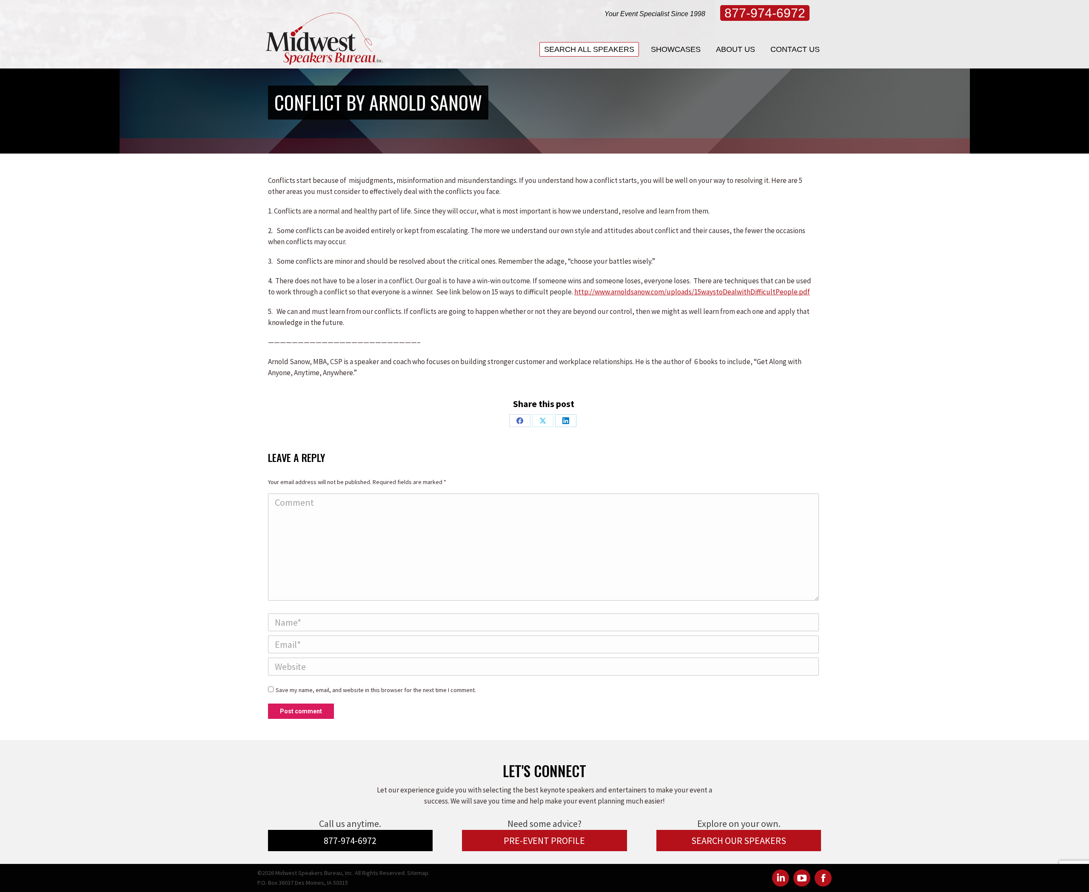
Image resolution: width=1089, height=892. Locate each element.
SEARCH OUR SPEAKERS (738, 840)
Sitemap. (418, 873)
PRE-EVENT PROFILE (544, 840)
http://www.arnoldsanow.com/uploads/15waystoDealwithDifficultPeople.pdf (692, 291)
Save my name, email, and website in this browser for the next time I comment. (376, 690)
